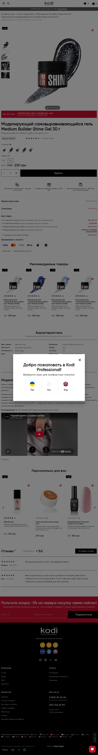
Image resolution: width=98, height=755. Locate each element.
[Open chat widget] (92, 749)
